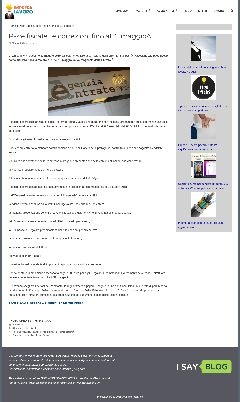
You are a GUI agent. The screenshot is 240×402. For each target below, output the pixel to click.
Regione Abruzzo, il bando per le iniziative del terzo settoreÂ (43, 331)
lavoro (218, 11)
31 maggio (17, 328)
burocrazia (17, 324)
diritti (202, 11)
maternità (143, 11)
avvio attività (167, 11)
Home (12, 25)
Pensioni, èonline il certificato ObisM (31, 335)
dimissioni (122, 11)
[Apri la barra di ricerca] (231, 11)
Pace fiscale (31, 328)
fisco (188, 11)
